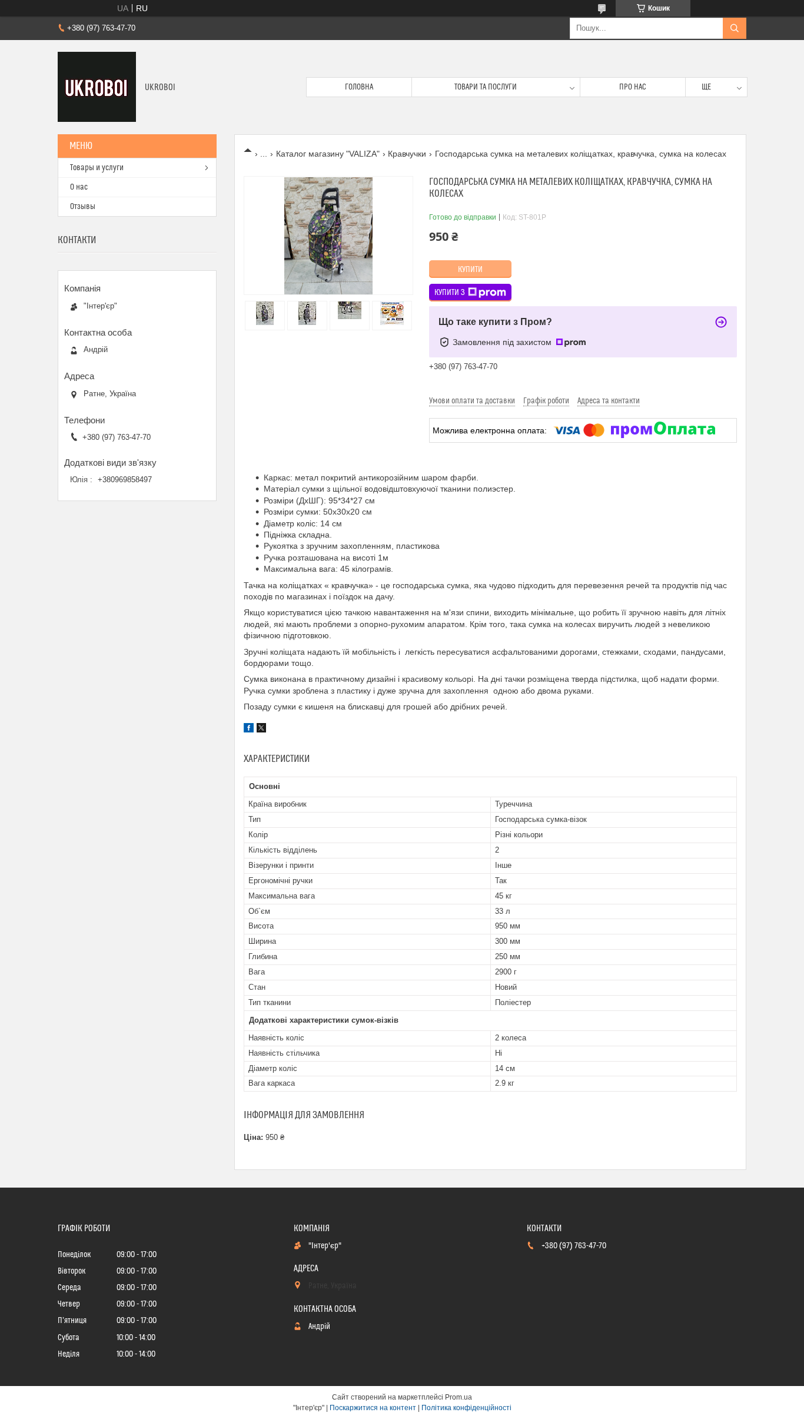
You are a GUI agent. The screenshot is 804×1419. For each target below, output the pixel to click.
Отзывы (82, 206)
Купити (470, 269)
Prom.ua (458, 1397)
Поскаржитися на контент (373, 1408)
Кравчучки (407, 153)
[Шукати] (734, 28)
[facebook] (249, 729)
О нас (79, 187)
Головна (359, 87)
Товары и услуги (97, 168)
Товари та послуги (485, 87)
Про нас (632, 87)
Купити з (449, 292)
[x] (261, 729)
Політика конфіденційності (466, 1408)
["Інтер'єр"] (97, 87)
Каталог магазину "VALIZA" (328, 153)
